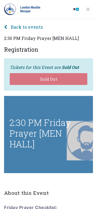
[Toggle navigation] (88, 9)
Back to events (26, 27)
